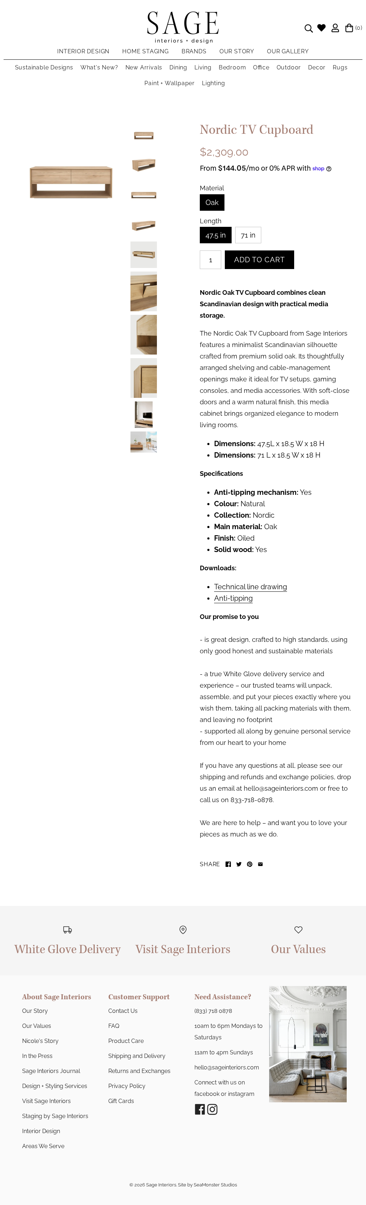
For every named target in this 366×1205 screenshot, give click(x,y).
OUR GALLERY (288, 51)
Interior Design (41, 1131)
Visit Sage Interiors (46, 1101)
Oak (212, 202)
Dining (178, 67)
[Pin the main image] (249, 864)
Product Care (126, 1041)
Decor (317, 67)
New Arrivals (144, 67)
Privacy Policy (126, 1086)
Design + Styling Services (54, 1086)
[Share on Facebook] (228, 864)
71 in (248, 235)
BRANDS (194, 51)
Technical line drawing (250, 586)
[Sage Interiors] (183, 17)
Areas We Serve (43, 1146)
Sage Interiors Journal (51, 1071)
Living (203, 67)
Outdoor (289, 67)
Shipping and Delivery (136, 1056)
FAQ (113, 1026)
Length (211, 221)
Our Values (36, 1026)
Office (261, 67)
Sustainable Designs (44, 67)
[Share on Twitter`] (239, 864)
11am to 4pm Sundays (223, 1052)
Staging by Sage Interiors (55, 1116)
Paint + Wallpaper (169, 83)
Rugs (340, 67)
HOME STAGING (145, 51)
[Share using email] (260, 864)
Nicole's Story (40, 1041)
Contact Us (123, 1011)
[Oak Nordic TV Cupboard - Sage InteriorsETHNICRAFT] (70, 177)
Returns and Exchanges (139, 1071)
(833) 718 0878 (213, 1011)
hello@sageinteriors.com (226, 1067)
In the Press (37, 1056)
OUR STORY (236, 51)
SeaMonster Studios (215, 1184)
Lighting (213, 83)
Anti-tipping (233, 598)
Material (212, 188)
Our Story (35, 1011)
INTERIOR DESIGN (83, 51)
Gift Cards (121, 1101)
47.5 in (216, 235)
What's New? (99, 67)
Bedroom (232, 67)
